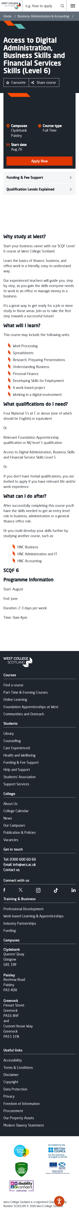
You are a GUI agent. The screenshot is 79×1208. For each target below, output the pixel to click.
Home (7, 16)
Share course (46, 82)
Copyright (10, 1082)
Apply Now (39, 161)
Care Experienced (16, 748)
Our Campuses (14, 825)
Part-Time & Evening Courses (25, 692)
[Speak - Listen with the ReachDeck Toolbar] (59, 1201)
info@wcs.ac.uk (24, 864)
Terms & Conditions (18, 1067)
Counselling (12, 741)
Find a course (13, 685)
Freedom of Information (21, 1103)
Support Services (16, 784)
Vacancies (10, 840)
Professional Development (23, 909)
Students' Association (19, 777)
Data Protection (15, 1089)
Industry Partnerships (19, 923)
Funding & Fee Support (25, 177)
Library (8, 733)
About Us (10, 804)
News (7, 818)
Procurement (13, 1111)
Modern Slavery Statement (23, 1125)
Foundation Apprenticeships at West (30, 707)
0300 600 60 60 (23, 859)
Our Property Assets (18, 1118)
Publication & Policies (19, 832)
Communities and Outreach (23, 714)
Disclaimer (11, 1075)
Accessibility (12, 1060)
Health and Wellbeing (19, 755)
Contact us (11, 870)
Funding (9, 930)
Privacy (9, 1096)
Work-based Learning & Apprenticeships (33, 916)
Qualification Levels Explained (30, 189)
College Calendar (16, 811)
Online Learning (15, 699)
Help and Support (16, 769)
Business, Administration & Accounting (43, 16)
